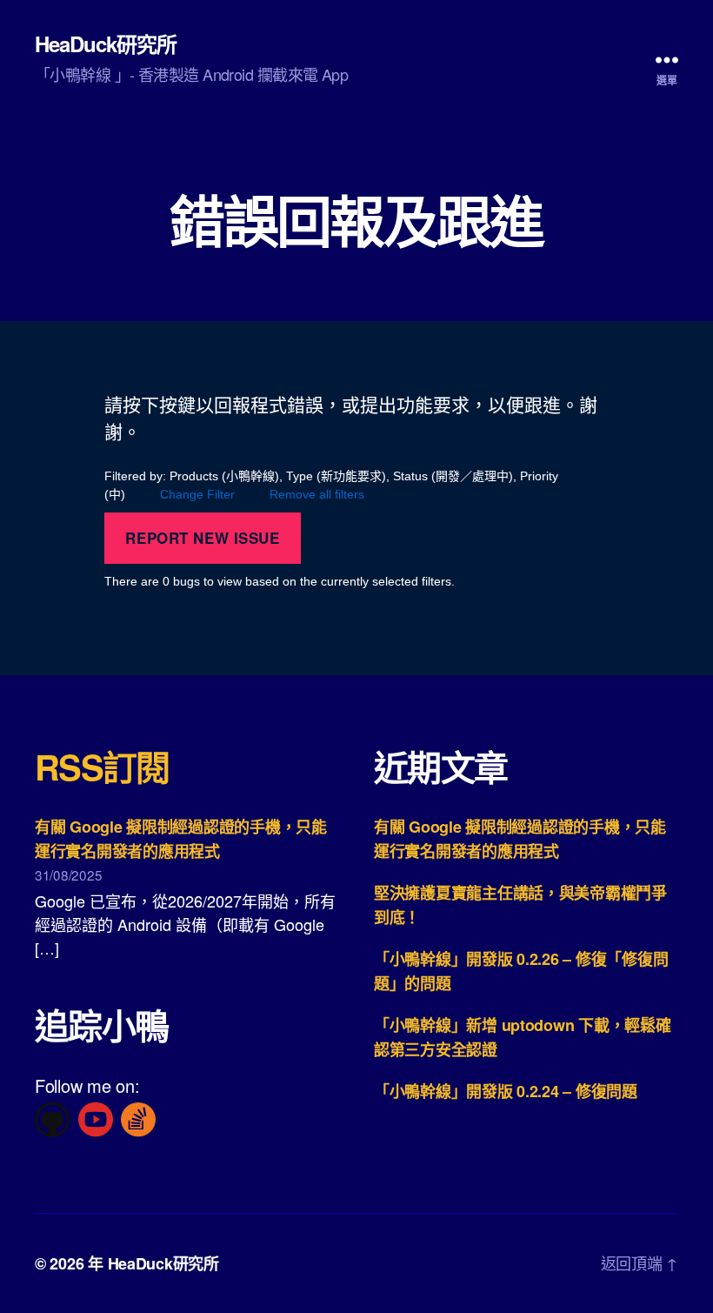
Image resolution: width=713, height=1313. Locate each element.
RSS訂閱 (102, 766)
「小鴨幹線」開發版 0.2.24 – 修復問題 (505, 1091)
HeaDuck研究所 (106, 43)
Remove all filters (317, 494)
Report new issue (202, 537)
